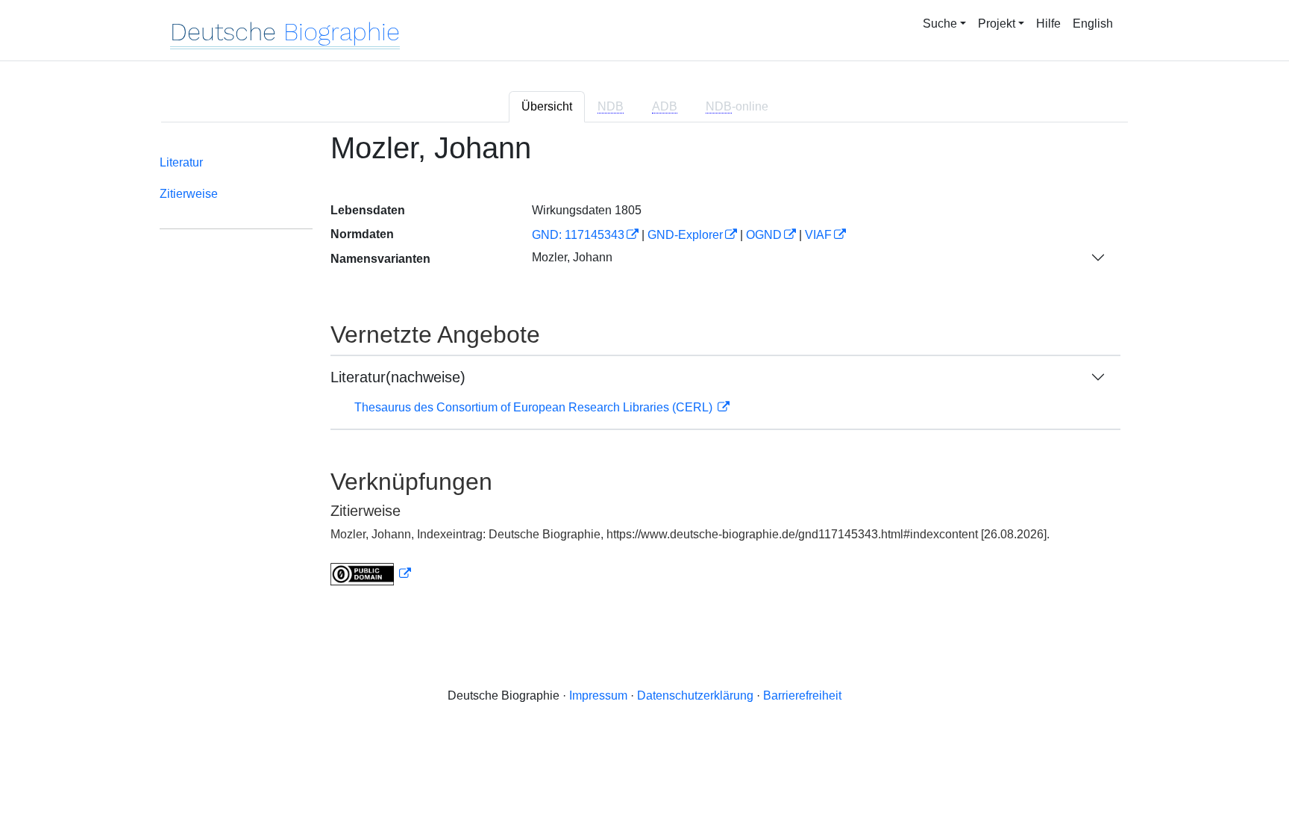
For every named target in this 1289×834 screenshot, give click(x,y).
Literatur (181, 162)
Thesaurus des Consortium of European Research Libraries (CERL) (534, 407)
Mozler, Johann (572, 257)
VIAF (818, 234)
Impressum (598, 695)
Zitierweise (189, 193)
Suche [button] (940, 23)
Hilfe (1048, 23)
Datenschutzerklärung (695, 695)
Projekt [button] (996, 23)
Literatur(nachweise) (397, 377)
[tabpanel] (644, 368)
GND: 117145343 (578, 234)
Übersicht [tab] (546, 106)
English (1093, 23)
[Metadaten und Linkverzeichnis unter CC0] (370, 573)
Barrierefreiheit (802, 695)
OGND (764, 234)
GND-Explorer (685, 234)
